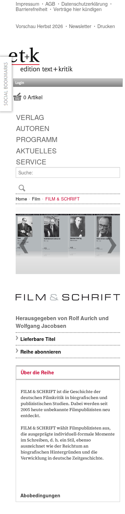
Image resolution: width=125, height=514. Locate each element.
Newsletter (80, 25)
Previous (24, 245)
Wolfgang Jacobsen (41, 326)
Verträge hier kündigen (77, 8)
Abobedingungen (40, 495)
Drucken (106, 25)
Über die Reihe (37, 372)
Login (19, 82)
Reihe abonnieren (40, 351)
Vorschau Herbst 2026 (39, 25)
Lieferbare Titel (37, 339)
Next (112, 245)
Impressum (27, 3)
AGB (50, 3)
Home (21, 199)
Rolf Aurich (83, 318)
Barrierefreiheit (31, 8)
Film (36, 199)
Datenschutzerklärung (84, 3)
